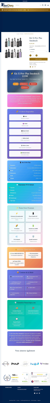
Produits (21, 33)
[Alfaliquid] (5, 364)
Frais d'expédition (38, 45)
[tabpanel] (25, 208)
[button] (42, 5)
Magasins (39, 400)
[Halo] (34, 364)
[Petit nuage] (25, 364)
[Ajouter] (37, 55)
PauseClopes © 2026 (12, 400)
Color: (32, 49)
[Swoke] (15, 364)
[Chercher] (40, 5)
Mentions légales (33, 400)
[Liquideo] (44, 364)
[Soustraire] (30, 55)
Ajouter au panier (38, 59)
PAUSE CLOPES (25, 1)
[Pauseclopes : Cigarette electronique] (7, 5)
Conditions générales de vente (25, 400)
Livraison (18, 400)
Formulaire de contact (22, 389)
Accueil (18, 33)
